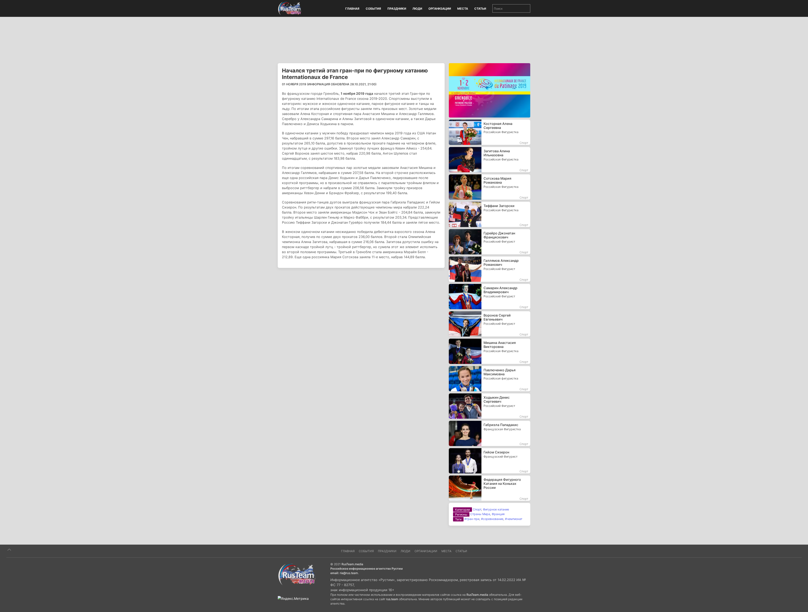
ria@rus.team (349, 573)
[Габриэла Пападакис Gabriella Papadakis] (489, 433)
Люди (417, 8)
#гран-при (471, 519)
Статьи (480, 8)
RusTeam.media (352, 564)
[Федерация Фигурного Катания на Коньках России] (489, 488)
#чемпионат (513, 519)
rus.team (392, 599)
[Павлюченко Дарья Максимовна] (489, 378)
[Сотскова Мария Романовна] (489, 187)
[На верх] (9, 550)
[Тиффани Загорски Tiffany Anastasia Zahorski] (489, 214)
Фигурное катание (496, 509)
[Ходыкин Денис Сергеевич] (489, 406)
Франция (498, 514)
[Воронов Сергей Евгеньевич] (489, 324)
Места (462, 8)
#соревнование (492, 519)
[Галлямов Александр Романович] (489, 269)
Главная (352, 8)
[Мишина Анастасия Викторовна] (489, 351)
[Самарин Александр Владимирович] (489, 296)
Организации (439, 8)
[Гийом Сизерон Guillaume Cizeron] (489, 460)
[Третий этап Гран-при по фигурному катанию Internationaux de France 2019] (489, 90)
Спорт (477, 509)
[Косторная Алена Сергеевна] (489, 132)
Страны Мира (480, 514)
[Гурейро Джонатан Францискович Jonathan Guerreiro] (489, 241)
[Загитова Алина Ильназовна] (489, 159)
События (373, 8)
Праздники (396, 8)
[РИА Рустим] (297, 574)
